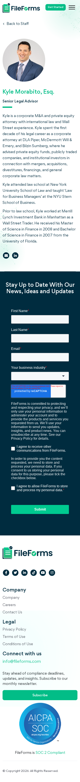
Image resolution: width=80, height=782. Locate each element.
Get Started (55, 7)
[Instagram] (51, 572)
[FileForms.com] (21, 6)
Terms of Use (14, 637)
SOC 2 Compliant (50, 753)
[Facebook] (6, 572)
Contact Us (12, 612)
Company (11, 598)
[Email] (6, 255)
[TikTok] (33, 572)
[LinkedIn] (15, 255)
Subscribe (40, 695)
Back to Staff (17, 24)
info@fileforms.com (22, 662)
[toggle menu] (74, 7)
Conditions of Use (18, 644)
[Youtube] (42, 572)
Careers (9, 605)
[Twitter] (15, 572)
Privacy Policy (14, 629)
